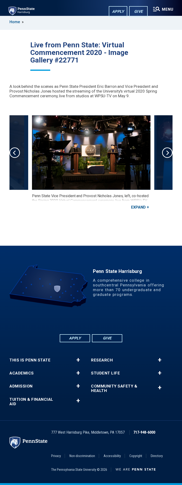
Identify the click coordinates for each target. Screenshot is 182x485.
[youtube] (103, 320)
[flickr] (91, 320)
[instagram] (115, 320)
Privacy (56, 456)
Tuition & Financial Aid (31, 401)
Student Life (105, 373)
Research (102, 360)
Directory (157, 456)
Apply (118, 11)
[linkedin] (78, 320)
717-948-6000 (144, 432)
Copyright (135, 456)
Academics (21, 373)
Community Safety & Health (114, 388)
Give (138, 11)
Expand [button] (138, 207)
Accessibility (112, 456)
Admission (21, 386)
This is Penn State (29, 360)
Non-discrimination (82, 456)
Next (167, 152)
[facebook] (66, 320)
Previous (14, 152)
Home (14, 22)
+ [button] (78, 360)
